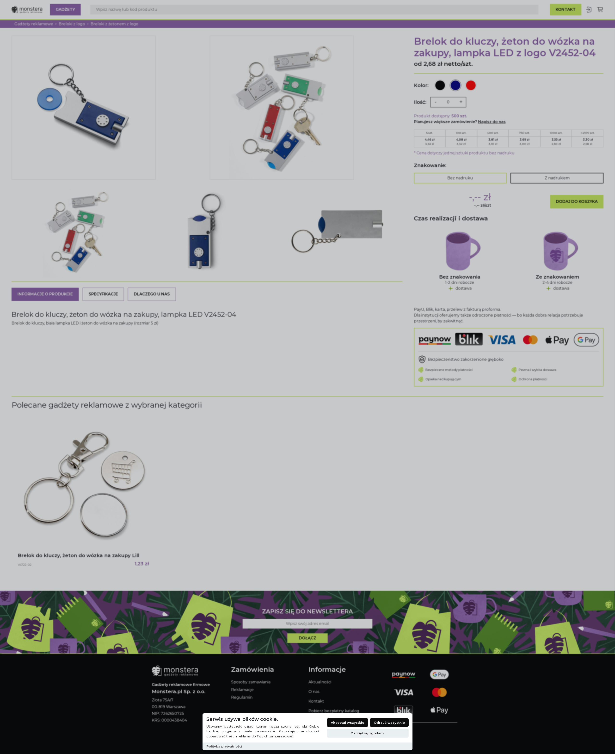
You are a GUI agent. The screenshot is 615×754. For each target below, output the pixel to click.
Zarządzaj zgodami (368, 733)
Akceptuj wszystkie (347, 722)
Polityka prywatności (224, 746)
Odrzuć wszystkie (389, 722)
